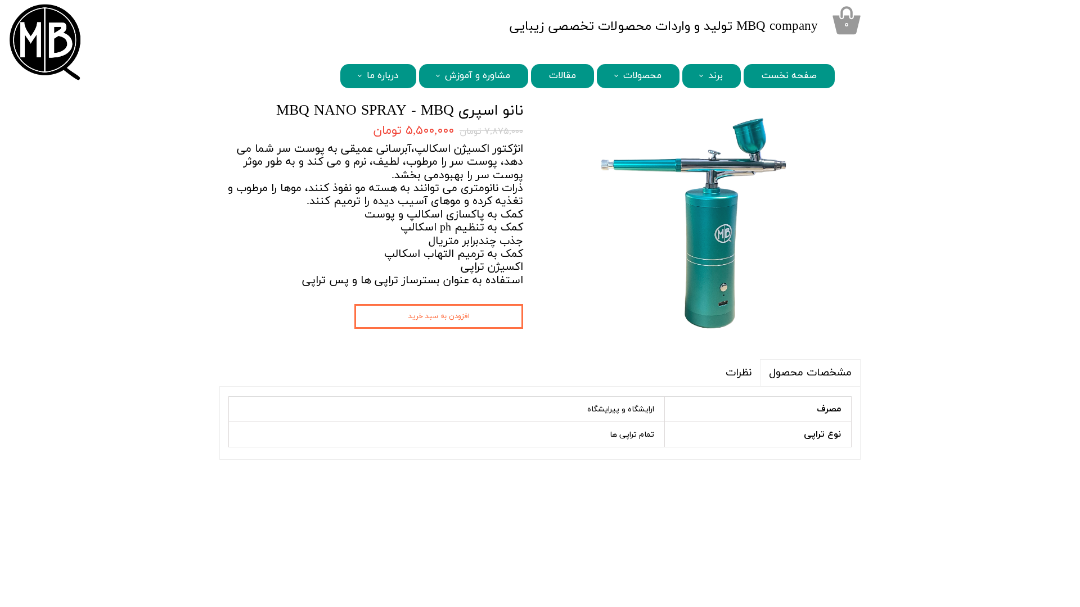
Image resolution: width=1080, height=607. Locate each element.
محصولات (642, 76)
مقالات (562, 76)
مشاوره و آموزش (477, 76)
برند (715, 76)
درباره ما (382, 76)
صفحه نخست (789, 76)
